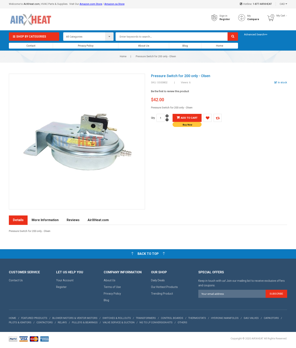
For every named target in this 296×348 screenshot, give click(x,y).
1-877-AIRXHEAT (262, 3)
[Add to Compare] (218, 118)
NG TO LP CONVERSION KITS (156, 322)
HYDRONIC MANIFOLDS (225, 317)
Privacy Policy (85, 45)
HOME (12, 317)
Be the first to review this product (170, 91)
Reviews (73, 220)
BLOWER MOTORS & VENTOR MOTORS (74, 317)
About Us (143, 45)
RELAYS (62, 322)
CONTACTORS (44, 322)
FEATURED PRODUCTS (34, 317)
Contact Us (16, 280)
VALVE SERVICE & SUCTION (119, 322)
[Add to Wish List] (208, 118)
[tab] (18, 220)
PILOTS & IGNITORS (20, 322)
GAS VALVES (251, 317)
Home (219, 45)
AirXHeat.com (32, 3)
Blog (185, 45)
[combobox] (172, 36)
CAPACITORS (271, 317)
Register (224, 19)
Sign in (223, 15)
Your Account (64, 280)
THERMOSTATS (197, 317)
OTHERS (182, 322)
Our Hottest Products (164, 287)
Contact (30, 45)
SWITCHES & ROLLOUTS (116, 317)
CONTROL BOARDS (172, 317)
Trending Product (162, 293)
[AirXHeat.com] (30, 17)
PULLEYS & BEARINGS (85, 322)
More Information (45, 220)
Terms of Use (112, 287)
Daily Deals (158, 280)
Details (18, 220)
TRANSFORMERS (146, 317)
